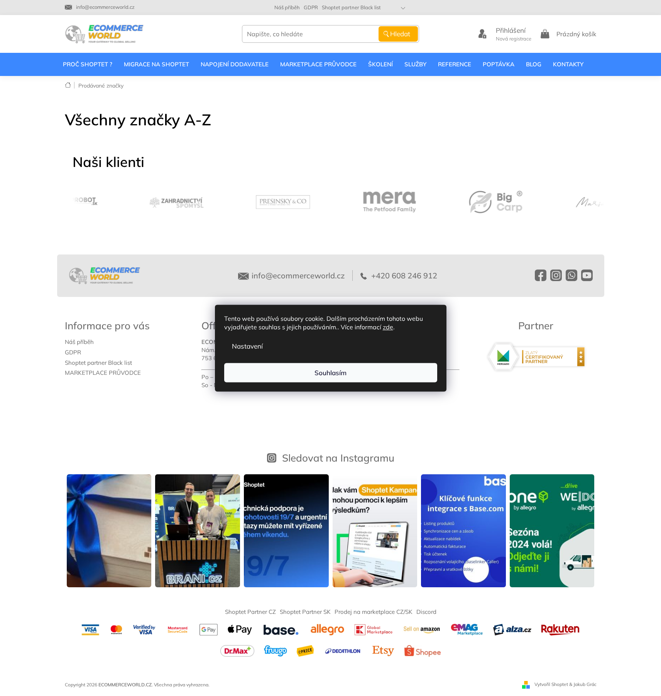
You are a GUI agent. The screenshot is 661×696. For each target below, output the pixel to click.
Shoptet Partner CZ (250, 611)
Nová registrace (513, 38)
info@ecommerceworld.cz (298, 275)
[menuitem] (87, 64)
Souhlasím (330, 372)
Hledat (400, 34)
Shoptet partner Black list (351, 7)
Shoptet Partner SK (305, 611)
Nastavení (247, 346)
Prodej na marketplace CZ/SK (373, 611)
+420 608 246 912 (403, 275)
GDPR (311, 7)
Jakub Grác (585, 684)
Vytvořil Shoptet (551, 684)
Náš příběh (287, 7)
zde (388, 326)
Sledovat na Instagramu (338, 458)
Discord (426, 611)
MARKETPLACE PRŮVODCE (103, 372)
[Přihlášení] (482, 34)
